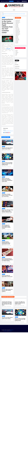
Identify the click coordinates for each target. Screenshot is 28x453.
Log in (16, 62)
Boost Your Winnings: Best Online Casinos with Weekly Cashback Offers (7, 210)
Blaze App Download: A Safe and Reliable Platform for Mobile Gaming (7, 259)
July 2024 (17, 24)
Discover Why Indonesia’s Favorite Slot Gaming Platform (7, 290)
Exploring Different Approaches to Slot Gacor (7, 276)
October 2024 (17, 21)
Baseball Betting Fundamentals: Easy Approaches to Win (6, 242)
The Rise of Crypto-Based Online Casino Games (7, 148)
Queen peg (4, 34)
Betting (17, 50)
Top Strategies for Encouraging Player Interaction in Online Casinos (6, 227)
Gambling (17, 52)
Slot (16, 55)
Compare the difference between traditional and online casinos (20, 302)
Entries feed (16, 64)
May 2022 (17, 42)
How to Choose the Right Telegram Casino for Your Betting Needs (7, 163)
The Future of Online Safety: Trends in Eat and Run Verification (7, 195)
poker (16, 54)
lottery (16, 53)
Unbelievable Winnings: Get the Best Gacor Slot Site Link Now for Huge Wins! (7, 303)
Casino (16, 51)
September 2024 (18, 22)
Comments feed (17, 66)
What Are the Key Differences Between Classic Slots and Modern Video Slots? (7, 180)
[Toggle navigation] (14, 10)
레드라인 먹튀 (8, 48)
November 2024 (18, 20)
